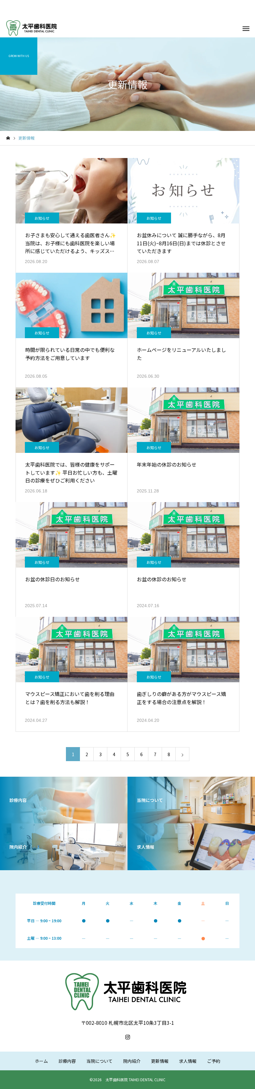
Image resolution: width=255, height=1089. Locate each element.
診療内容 (67, 1061)
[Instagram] (127, 1037)
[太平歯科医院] (32, 28)
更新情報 (160, 1061)
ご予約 (213, 1061)
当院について (99, 1061)
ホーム (41, 1061)
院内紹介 (132, 1061)
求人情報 (188, 1061)
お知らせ (42, 218)
